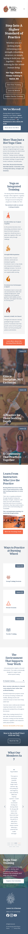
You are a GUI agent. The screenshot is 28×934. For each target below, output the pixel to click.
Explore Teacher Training (14, 97)
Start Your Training (14, 85)
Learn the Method (14, 91)
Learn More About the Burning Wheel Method (14, 342)
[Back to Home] (10, 11)
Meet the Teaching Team (13, 532)
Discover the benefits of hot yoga (13, 725)
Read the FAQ (14, 741)
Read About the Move (12, 128)
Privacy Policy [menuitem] (17, 898)
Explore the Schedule (13, 850)
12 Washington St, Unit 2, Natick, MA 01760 (13, 121)
